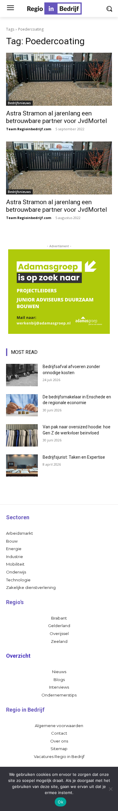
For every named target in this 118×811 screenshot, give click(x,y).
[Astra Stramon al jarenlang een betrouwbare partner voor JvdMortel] (59, 79)
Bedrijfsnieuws (19, 103)
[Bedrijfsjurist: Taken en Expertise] (22, 465)
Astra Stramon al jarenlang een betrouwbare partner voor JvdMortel (56, 117)
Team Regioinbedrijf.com (28, 129)
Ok (60, 801)
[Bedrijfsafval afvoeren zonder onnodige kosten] (22, 375)
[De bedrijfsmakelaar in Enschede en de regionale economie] (22, 405)
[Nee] (110, 789)
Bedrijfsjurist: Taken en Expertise (74, 457)
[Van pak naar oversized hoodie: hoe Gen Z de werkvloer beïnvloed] (22, 435)
